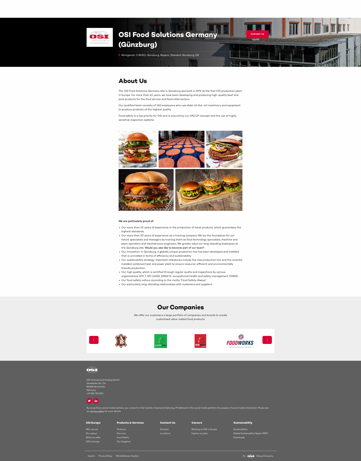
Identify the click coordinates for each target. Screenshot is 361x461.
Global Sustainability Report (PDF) (250, 433)
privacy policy (97, 411)
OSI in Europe (93, 442)
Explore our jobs (199, 433)
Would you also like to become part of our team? (174, 248)
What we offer (93, 437)
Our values (91, 433)
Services (121, 433)
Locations (165, 433)
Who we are (92, 429)
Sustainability (240, 429)
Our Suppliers (124, 442)
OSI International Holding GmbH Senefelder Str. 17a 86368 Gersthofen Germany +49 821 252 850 (103, 387)
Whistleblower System (127, 456)
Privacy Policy (105, 456)
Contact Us (257, 34)
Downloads (239, 437)
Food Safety (123, 437)
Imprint (91, 456)
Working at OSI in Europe (204, 429)
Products (121, 429)
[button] (267, 340)
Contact (164, 429)
